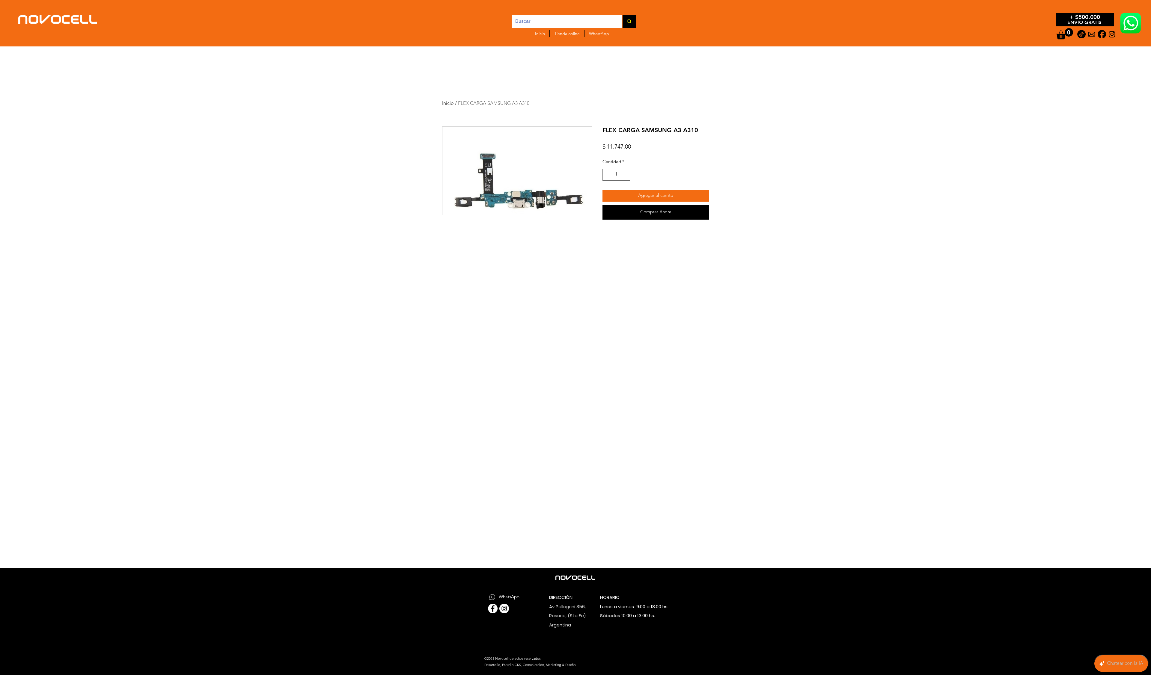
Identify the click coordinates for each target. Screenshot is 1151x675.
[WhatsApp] (492, 597)
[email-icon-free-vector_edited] (1091, 34)
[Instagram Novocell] (504, 608)
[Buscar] (629, 21)
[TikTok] (1081, 34)
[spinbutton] (616, 174)
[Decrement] (607, 174)
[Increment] (625, 174)
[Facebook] (1102, 34)
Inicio (448, 103)
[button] (1064, 33)
